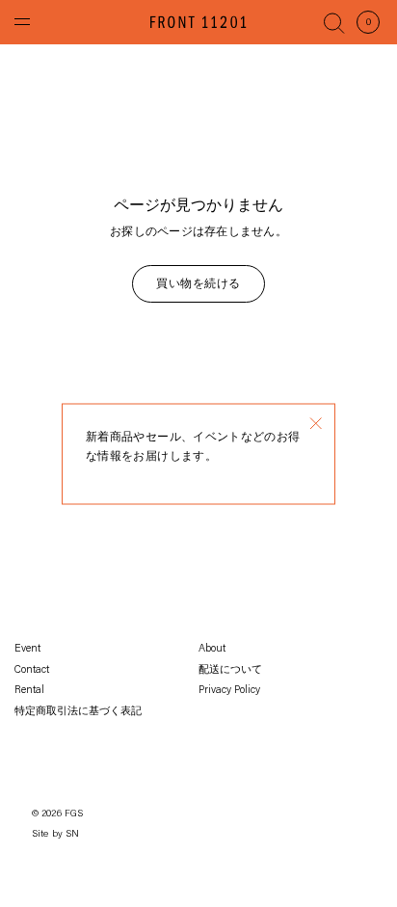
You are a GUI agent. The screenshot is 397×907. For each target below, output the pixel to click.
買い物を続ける (198, 284)
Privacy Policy (229, 690)
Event (27, 649)
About (211, 649)
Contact (31, 670)
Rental (29, 690)
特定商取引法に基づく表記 (78, 712)
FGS (74, 814)
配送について (230, 670)
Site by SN (56, 835)
